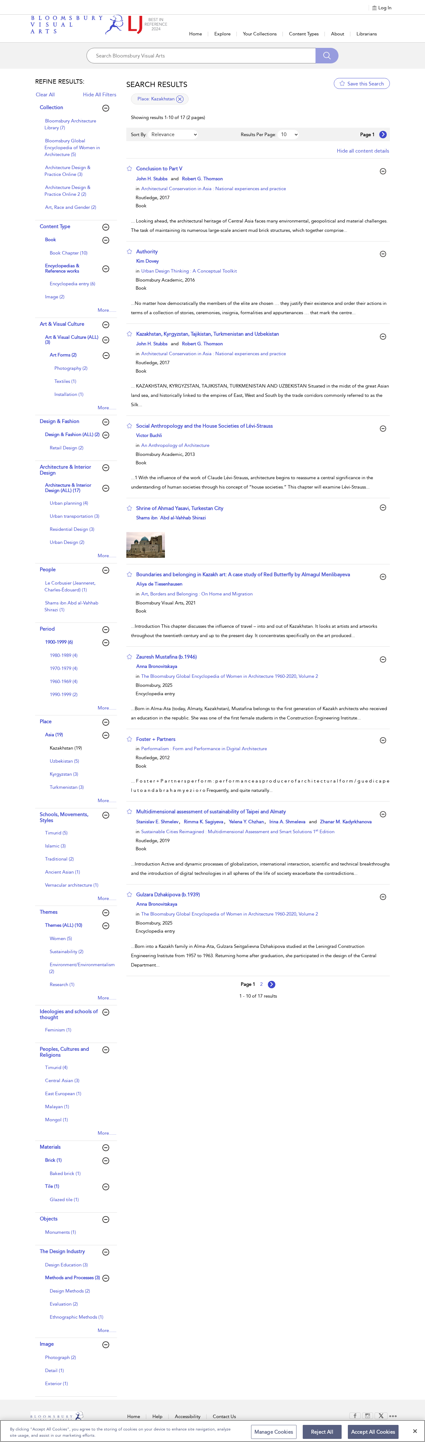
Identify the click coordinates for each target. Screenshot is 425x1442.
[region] (212, 1431)
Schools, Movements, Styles (64, 817)
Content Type (55, 226)
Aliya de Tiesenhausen (159, 584)
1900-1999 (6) (59, 642)
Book (50, 239)
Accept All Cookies (373, 1432)
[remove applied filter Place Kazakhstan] (180, 99)
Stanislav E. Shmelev (157, 821)
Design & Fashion (59, 421)
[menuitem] (75, 127)
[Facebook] (355, 1415)
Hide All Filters (99, 95)
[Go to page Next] (271, 984)
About (337, 34)
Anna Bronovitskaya (156, 666)
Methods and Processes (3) (72, 1277)
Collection (51, 107)
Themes (49, 912)
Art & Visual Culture (62, 324)
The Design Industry (62, 1251)
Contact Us (224, 1416)
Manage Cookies (274, 1432)
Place (46, 721)
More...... (107, 310)
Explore (222, 34)
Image (47, 1344)
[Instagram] (367, 1415)
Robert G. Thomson (202, 178)
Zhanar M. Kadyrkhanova (346, 821)
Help (157, 1416)
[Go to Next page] (383, 134)
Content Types (304, 34)
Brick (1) (53, 1160)
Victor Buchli (149, 435)
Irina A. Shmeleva (287, 821)
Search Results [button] (156, 84)
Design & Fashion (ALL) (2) (72, 434)
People (48, 569)
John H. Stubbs (151, 178)
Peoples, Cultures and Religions (64, 1052)
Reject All (322, 1432)
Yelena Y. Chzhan (246, 821)
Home (195, 34)
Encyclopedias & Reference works (62, 268)
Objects (49, 1219)
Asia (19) (54, 734)
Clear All (45, 95)
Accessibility (187, 1416)
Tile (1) (52, 1186)
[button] (129, 168)
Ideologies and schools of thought (69, 1014)
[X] (381, 1415)
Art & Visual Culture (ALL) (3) (71, 339)
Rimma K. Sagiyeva (203, 821)
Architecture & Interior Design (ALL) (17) (68, 487)
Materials (50, 1147)
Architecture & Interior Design (65, 470)
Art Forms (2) (63, 355)
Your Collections (260, 34)
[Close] (415, 1431)
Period (47, 629)
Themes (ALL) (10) (63, 925)
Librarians (367, 34)
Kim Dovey (147, 261)
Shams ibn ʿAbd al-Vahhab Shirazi (171, 518)
